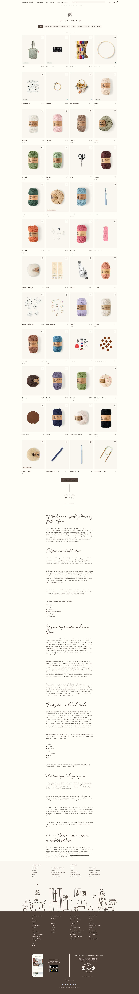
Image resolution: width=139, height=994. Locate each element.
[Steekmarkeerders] (81, 86)
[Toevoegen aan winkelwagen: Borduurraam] (115, 69)
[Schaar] (81, 160)
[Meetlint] (81, 270)
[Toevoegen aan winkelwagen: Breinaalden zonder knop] (67, 473)
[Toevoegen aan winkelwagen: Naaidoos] (91, 363)
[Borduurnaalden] (57, 49)
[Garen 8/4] (105, 86)
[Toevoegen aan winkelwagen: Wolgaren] (115, 290)
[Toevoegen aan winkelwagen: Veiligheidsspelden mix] (43, 326)
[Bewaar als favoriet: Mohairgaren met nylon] (42, 258)
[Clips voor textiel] (33, 86)
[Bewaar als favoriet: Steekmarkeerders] (90, 74)
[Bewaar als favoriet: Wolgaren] (115, 258)
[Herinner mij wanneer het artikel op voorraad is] (43, 69)
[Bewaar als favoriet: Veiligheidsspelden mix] (42, 295)
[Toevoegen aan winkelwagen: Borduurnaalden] (67, 69)
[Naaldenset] (57, 233)
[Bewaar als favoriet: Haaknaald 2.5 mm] (90, 442)
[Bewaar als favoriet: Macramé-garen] (115, 221)
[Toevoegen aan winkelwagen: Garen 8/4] (115, 106)
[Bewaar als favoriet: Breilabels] (66, 258)
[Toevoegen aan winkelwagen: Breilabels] (67, 290)
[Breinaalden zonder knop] (57, 454)
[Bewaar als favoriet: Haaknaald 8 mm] (115, 184)
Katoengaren (49, 638)
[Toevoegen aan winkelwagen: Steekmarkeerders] (91, 106)
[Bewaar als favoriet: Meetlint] (90, 258)
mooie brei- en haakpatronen (83, 824)
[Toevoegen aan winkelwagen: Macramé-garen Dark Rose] (115, 253)
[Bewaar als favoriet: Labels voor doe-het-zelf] (115, 331)
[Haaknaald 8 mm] (105, 197)
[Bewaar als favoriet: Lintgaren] (115, 111)
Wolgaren (48, 661)
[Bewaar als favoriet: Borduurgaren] (90, 37)
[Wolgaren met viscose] (105, 381)
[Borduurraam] (105, 49)
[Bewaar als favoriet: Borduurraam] (115, 37)
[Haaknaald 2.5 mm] (81, 454)
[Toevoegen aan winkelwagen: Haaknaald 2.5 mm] (91, 473)
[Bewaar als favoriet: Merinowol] (42, 368)
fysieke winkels (66, 541)
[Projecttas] (33, 49)
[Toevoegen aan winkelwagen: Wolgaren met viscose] (115, 400)
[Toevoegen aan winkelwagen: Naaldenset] (67, 253)
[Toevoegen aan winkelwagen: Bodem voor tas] (43, 437)
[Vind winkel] (109, 2)
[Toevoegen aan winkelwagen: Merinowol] (43, 400)
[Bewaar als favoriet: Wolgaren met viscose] (115, 368)
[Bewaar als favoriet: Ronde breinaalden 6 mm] (115, 442)
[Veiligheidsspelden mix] (33, 307)
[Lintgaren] (105, 123)
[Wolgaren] (105, 270)
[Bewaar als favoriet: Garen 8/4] (115, 74)
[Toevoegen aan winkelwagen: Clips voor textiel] (43, 106)
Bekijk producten (69, 503)
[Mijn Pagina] (112, 2)
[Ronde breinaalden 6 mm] (105, 454)
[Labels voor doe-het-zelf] (105, 344)
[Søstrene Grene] (27, 2)
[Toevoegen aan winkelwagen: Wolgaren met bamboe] (91, 437)
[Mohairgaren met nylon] (33, 270)
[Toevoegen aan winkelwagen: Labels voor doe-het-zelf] (115, 363)
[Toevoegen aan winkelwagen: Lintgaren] (115, 142)
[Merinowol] (33, 381)
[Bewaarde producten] (114, 2)
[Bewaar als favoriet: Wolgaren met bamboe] (90, 405)
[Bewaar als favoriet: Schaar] (90, 147)
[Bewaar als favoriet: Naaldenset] (66, 221)
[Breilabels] (57, 270)
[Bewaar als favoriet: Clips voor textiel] (42, 74)
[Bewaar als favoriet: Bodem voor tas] (42, 405)
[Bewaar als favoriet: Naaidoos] (90, 331)
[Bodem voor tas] (33, 417)
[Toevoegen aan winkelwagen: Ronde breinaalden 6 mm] (115, 473)
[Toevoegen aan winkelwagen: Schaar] (91, 179)
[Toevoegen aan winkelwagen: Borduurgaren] (91, 69)
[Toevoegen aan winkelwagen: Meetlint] (91, 290)
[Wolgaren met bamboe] (81, 417)
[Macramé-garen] (105, 233)
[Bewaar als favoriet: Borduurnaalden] (66, 37)
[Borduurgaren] (81, 49)
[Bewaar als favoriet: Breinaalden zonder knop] (66, 442)
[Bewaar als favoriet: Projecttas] (42, 37)
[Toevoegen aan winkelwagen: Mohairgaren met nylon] (43, 290)
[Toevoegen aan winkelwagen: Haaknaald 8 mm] (115, 216)
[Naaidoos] (81, 344)
